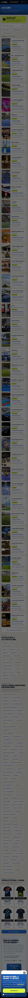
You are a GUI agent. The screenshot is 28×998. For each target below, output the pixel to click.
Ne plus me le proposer (10, 994)
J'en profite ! (14, 990)
